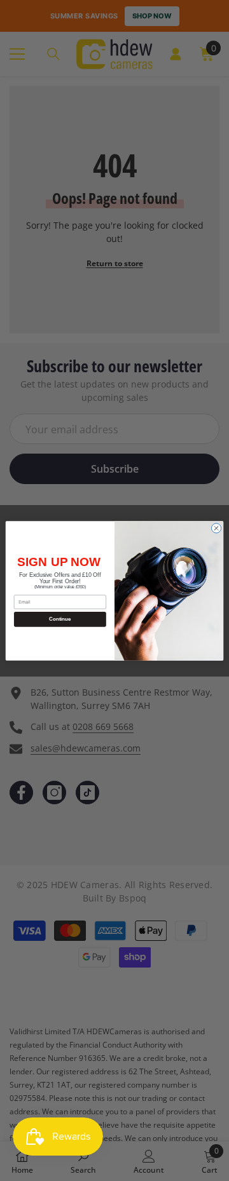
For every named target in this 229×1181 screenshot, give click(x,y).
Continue (60, 619)
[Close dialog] (216, 527)
